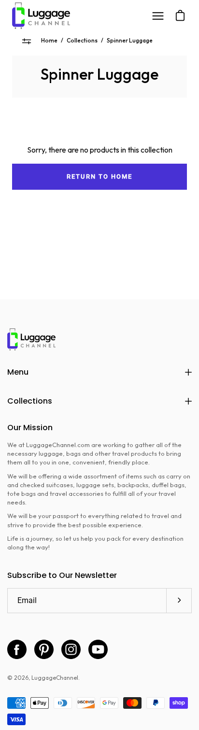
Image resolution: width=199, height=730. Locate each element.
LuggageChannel (54, 677)
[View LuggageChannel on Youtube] (98, 649)
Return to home (99, 176)
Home (49, 40)
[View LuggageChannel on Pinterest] (44, 649)
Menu (17, 372)
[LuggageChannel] (41, 15)
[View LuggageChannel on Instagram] (71, 649)
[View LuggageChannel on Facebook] (17, 649)
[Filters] (26, 41)
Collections (82, 40)
